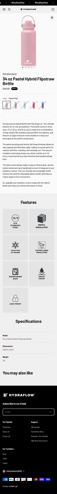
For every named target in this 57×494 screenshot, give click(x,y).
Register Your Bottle (39, 436)
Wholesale (35, 427)
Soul (4, 454)
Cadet (5, 463)
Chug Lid (6, 436)
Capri (5, 458)
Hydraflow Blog (37, 432)
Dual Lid (6, 432)
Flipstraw (6, 427)
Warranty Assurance (39, 441)
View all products (10, 74)
